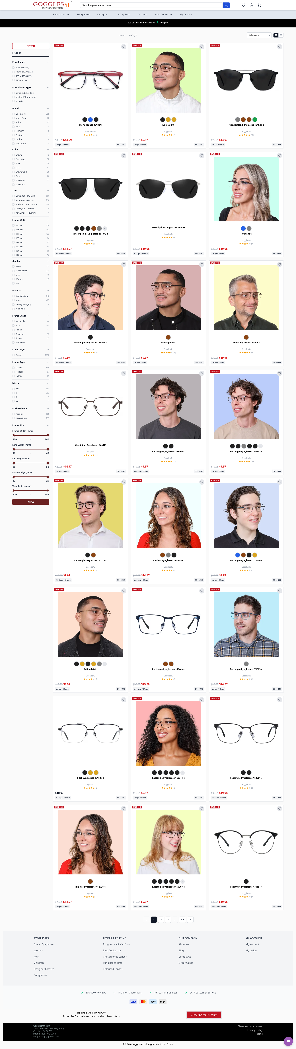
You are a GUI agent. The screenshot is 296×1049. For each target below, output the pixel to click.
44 (182, 919)
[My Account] (251, 4)
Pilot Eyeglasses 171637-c (90, 777)
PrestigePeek (168, 342)
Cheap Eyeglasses (44, 944)
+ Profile (31, 45)
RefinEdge (246, 233)
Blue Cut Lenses (112, 950)
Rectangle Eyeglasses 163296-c (168, 451)
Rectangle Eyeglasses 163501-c (246, 777)
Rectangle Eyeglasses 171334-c (246, 560)
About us (184, 944)
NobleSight (168, 124)
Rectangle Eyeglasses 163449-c (168, 669)
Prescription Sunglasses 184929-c (246, 124)
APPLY (31, 502)
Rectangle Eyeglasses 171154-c (246, 886)
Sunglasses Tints (112, 963)
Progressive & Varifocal (116, 944)
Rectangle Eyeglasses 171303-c (246, 669)
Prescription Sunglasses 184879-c (90, 233)
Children (39, 963)
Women (38, 950)
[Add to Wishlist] (123, 46)
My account (252, 944)
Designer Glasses (44, 969)
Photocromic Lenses (115, 956)
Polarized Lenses (113, 969)
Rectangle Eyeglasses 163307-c (168, 886)
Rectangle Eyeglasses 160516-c (90, 560)
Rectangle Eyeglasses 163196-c (90, 342)
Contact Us (185, 956)
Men (36, 956)
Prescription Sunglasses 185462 (168, 227)
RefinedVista (90, 669)
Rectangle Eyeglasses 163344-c (168, 777)
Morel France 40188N (90, 124)
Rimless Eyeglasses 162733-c (168, 560)
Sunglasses (40, 975)
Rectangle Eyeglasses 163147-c (246, 451)
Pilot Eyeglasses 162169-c (246, 342)
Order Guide (186, 963)
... (175, 919)
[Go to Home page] (52, 5)
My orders (252, 950)
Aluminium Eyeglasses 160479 (90, 445)
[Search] (226, 5)
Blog (181, 950)
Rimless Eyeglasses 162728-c (90, 886)
